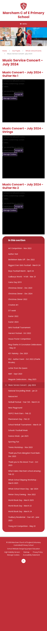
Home (4, 51)
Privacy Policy (38, 552)
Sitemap (26, 552)
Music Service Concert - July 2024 (19, 53)
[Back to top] (23, 561)
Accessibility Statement (31, 555)
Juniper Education (33, 549)
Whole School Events (33, 51)
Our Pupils (16, 51)
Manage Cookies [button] (13, 555)
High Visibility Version (12, 552)
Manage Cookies (9, 98)
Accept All (18, 94)
